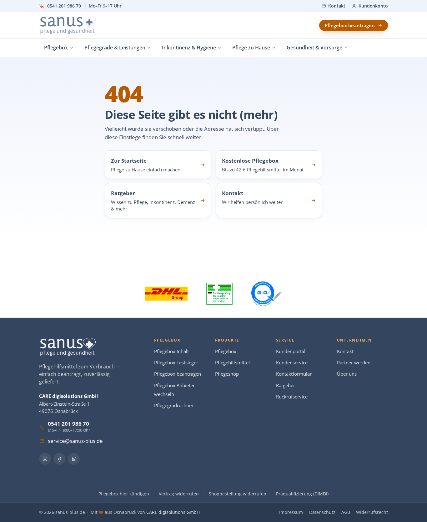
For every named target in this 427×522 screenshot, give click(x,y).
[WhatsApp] (74, 459)
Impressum (291, 512)
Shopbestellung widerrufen (237, 494)
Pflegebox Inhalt (171, 351)
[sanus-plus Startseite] (68, 25)
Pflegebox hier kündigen (123, 494)
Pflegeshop (227, 374)
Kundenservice (292, 362)
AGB (345, 512)
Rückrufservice (292, 396)
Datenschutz (322, 512)
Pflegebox (225, 351)
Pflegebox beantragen (177, 374)
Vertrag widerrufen (179, 494)
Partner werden (353, 362)
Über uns (347, 374)
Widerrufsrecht (372, 512)
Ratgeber (285, 385)
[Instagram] (45, 459)
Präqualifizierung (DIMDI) (302, 494)
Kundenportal (290, 351)
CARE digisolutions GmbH (173, 512)
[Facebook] (59, 459)
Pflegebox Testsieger (176, 362)
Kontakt (345, 351)
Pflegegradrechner (173, 405)
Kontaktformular (294, 374)
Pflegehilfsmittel (232, 362)
